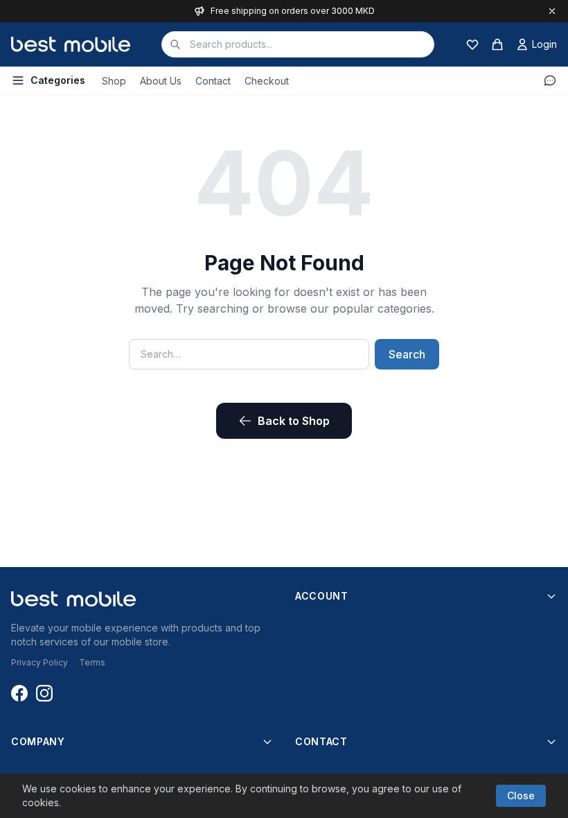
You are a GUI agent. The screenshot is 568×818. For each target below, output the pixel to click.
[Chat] (550, 80)
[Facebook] (19, 693)
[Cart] (497, 44)
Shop (114, 81)
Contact (213, 81)
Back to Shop (294, 421)
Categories (57, 80)
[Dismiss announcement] (552, 11)
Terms (92, 662)
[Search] (175, 44)
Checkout (267, 81)
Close (521, 795)
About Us (160, 81)
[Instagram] (44, 693)
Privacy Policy (39, 662)
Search (407, 354)
